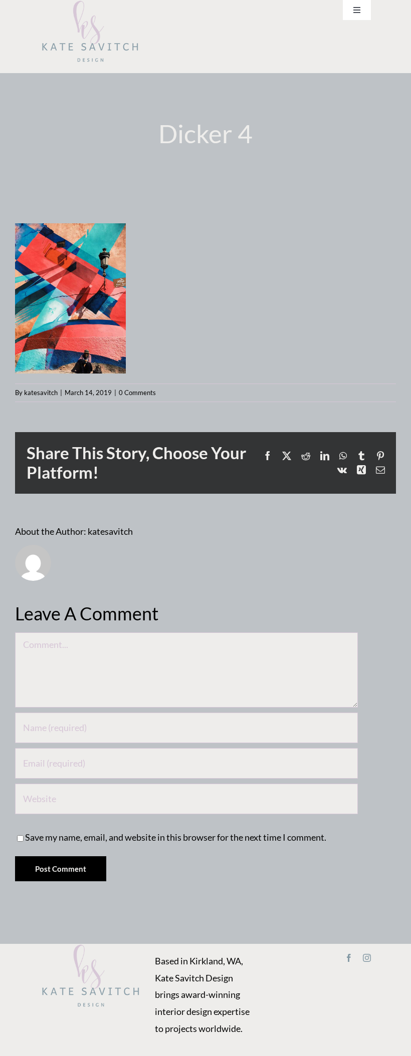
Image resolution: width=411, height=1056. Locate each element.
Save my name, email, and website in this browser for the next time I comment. (175, 837)
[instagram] (367, 958)
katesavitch (41, 393)
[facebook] (349, 958)
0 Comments (137, 393)
